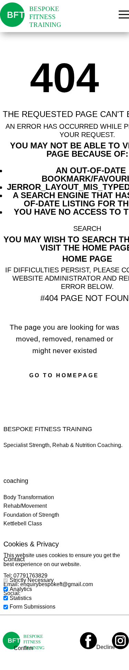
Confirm (23, 648)
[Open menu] (124, 14)
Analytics (21, 589)
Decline (105, 647)
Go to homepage (64, 375)
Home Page (87, 258)
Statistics (21, 598)
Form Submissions (32, 607)
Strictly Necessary (32, 580)
